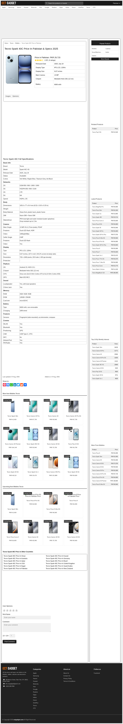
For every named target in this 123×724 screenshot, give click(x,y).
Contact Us (66, 676)
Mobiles (17, 43)
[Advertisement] (61, 24)
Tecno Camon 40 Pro (98, 350)
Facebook (97, 673)
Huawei (35, 681)
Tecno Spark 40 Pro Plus (99, 245)
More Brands (105, 59)
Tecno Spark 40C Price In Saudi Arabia (59, 566)
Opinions (15, 96)
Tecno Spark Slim (97, 347)
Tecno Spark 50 (96, 227)
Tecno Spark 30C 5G (98, 364)
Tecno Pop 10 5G (97, 371)
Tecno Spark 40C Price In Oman (15, 556)
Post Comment (10, 641)
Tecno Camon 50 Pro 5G (99, 474)
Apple (35, 673)
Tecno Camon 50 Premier (99, 481)
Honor (35, 700)
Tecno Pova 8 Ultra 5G (98, 238)
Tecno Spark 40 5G (97, 375)
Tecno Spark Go (96, 213)
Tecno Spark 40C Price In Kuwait (57, 556)
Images (8, 96)
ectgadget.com (18, 719)
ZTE (34, 708)
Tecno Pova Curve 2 (98, 220)
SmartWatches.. (96, 52)
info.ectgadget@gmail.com (12, 683)
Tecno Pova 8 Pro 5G (98, 241)
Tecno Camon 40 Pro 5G (99, 357)
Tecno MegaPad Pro (98, 207)
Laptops (108, 48)
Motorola (35, 684)
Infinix (35, 697)
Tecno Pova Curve (97, 266)
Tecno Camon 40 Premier (99, 361)
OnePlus (35, 703)
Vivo (34, 686)
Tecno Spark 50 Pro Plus (99, 234)
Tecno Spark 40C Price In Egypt (14, 566)
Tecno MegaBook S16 (98, 272)
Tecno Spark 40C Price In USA (14, 563)
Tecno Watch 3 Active (98, 269)
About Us (66, 673)
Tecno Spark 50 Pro (97, 231)
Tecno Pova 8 (96, 248)
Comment (6, 622)
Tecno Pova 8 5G (97, 224)
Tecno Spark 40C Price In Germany (58, 558)
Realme (35, 692)
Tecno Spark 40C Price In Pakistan (15, 568)
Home (6, 43)
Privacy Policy (67, 678)
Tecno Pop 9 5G (96, 132)
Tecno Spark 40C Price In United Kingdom (60, 563)
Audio (107, 52)
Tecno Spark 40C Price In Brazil (57, 561)
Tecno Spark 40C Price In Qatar (14, 561)
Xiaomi (35, 678)
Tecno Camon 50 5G (98, 467)
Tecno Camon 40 (97, 354)
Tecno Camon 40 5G (98, 368)
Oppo (34, 694)
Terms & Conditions (69, 681)
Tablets (94, 56)
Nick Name (6, 614)
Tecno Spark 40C (97, 217)
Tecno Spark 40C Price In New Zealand (59, 568)
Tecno (11, 43)
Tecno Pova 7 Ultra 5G (98, 262)
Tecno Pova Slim (97, 210)
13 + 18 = (6, 636)
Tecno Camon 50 (97, 460)
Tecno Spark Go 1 (97, 378)
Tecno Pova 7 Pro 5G (98, 259)
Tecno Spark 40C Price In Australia (15, 558)
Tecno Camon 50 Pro (98, 470)
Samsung (36, 676)
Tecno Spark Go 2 (97, 255)
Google (35, 689)
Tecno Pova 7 (96, 252)
